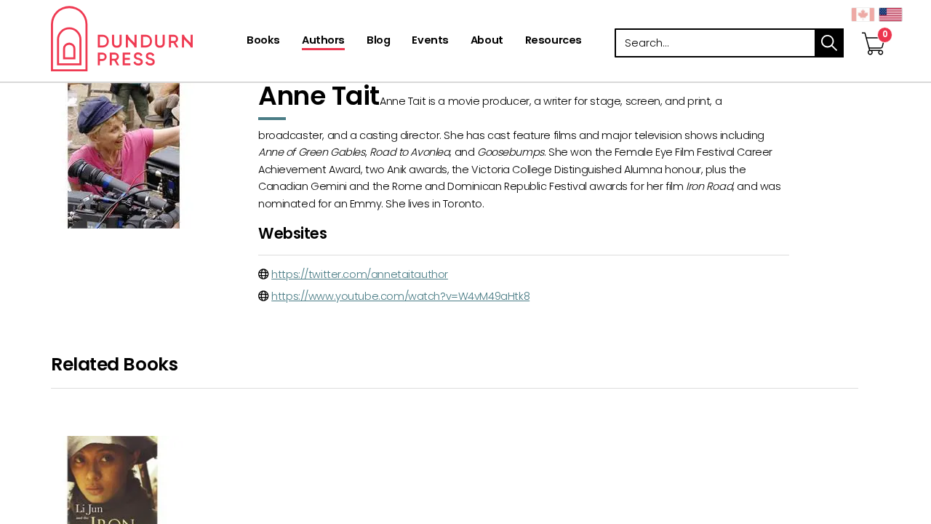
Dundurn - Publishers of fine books (147, 38)
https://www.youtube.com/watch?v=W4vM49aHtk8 (400, 296)
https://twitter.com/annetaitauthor (359, 274)
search (829, 42)
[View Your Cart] (873, 28)
